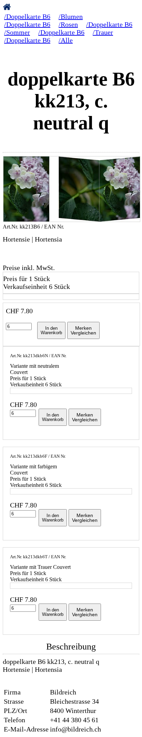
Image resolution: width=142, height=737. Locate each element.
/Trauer (103, 32)
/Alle (66, 40)
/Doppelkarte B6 (27, 16)
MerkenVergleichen (83, 330)
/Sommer (17, 32)
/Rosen (68, 24)
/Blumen (71, 16)
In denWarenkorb (51, 330)
